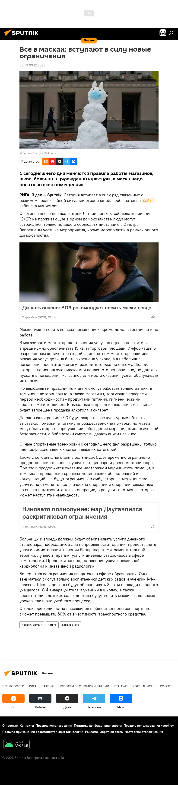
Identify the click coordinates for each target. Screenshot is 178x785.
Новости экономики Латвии (83, 686)
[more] (153, 316)
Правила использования (54, 725)
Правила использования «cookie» (149, 725)
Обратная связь (111, 732)
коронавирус (70, 624)
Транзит (121, 686)
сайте (148, 200)
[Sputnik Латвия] (22, 37)
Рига (33, 686)
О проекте (10, 725)
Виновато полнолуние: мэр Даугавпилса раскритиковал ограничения (82, 512)
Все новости (13, 686)
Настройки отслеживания (144, 732)
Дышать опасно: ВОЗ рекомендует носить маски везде (86, 308)
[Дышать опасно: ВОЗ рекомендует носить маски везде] (89, 272)
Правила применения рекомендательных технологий (42, 732)
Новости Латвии (32, 624)
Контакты (27, 725)
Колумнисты (143, 686)
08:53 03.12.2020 (32, 65)
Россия (166, 686)
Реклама (91, 732)
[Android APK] (16, 745)
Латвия (52, 624)
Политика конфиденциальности (98, 725)
